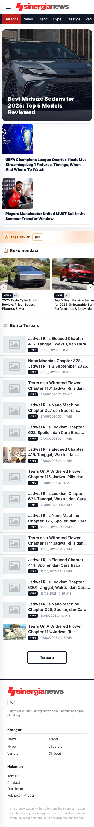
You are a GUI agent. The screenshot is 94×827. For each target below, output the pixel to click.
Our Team (15, 789)
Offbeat (55, 753)
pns (37, 237)
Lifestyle (73, 19)
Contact (13, 782)
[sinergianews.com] (53, 6)
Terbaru (47, 657)
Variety (13, 753)
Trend (43, 19)
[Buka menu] (8, 6)
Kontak (12, 776)
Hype (57, 19)
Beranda (11, 19)
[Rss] (11, 702)
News (28, 19)
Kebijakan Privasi (20, 795)
